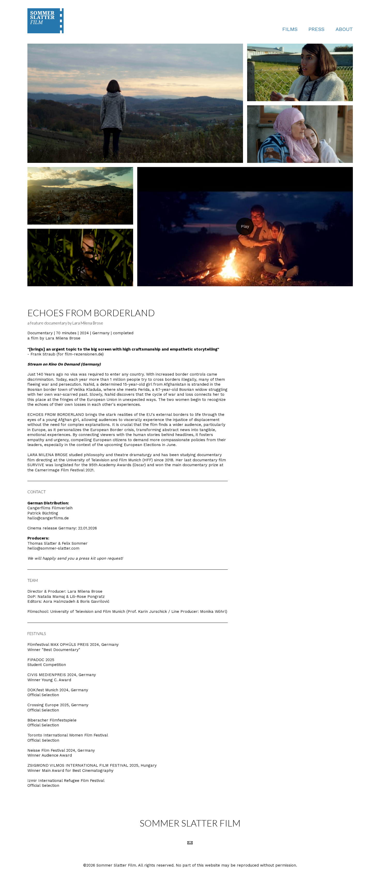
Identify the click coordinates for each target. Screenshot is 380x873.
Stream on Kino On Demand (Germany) (64, 364)
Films (290, 29)
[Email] (190, 843)
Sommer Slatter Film (190, 823)
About (344, 29)
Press (316, 29)
